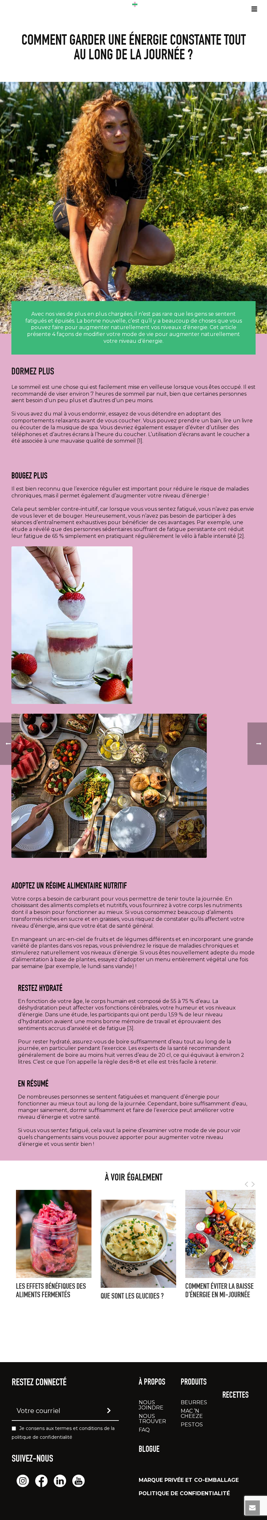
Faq (144, 1430)
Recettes (235, 1395)
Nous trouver (152, 1418)
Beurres (194, 1402)
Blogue (149, 1450)
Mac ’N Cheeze (192, 1413)
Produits (194, 1382)
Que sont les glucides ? (132, 1297)
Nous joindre (151, 1405)
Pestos (192, 1424)
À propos (152, 1382)
